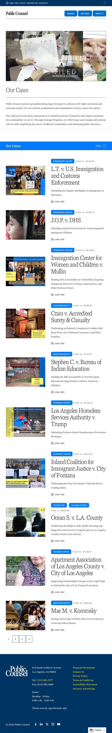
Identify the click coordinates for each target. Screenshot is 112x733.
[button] (56, 146)
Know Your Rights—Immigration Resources (28, 3)
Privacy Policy (80, 676)
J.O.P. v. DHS (66, 220)
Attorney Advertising (84, 688)
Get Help (85, 13)
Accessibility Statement (85, 684)
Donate (70, 13)
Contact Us (78, 671)
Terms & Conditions (83, 680)
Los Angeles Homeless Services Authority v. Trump (75, 417)
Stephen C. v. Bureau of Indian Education (76, 365)
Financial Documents (84, 667)
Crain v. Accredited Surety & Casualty (71, 316)
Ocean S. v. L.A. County (77, 518)
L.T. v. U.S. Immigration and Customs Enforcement (77, 175)
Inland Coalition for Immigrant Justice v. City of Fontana (78, 468)
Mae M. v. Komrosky (74, 611)
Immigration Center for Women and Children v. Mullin (77, 264)
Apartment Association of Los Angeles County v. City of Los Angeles (78, 566)
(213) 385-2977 (45, 680)
